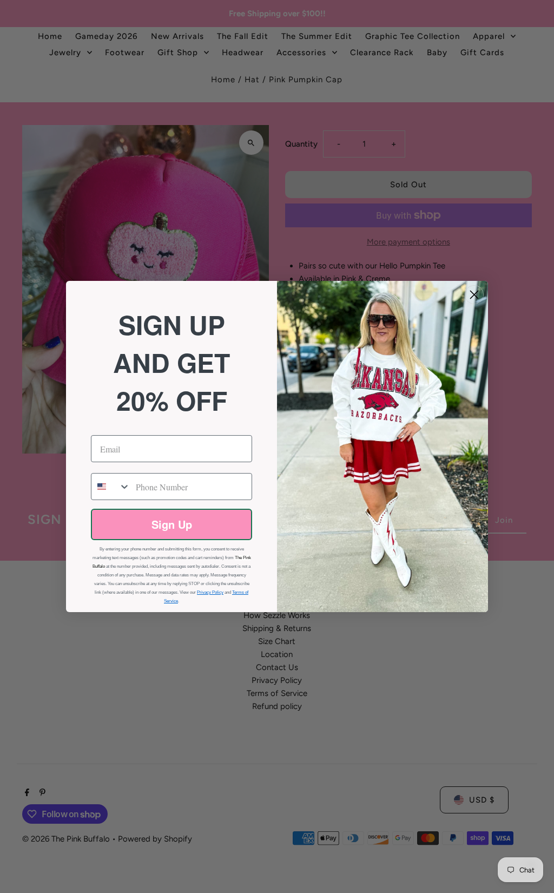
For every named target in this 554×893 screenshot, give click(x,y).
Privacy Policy (210, 592)
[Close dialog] (474, 294)
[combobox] (110, 487)
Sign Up (171, 524)
